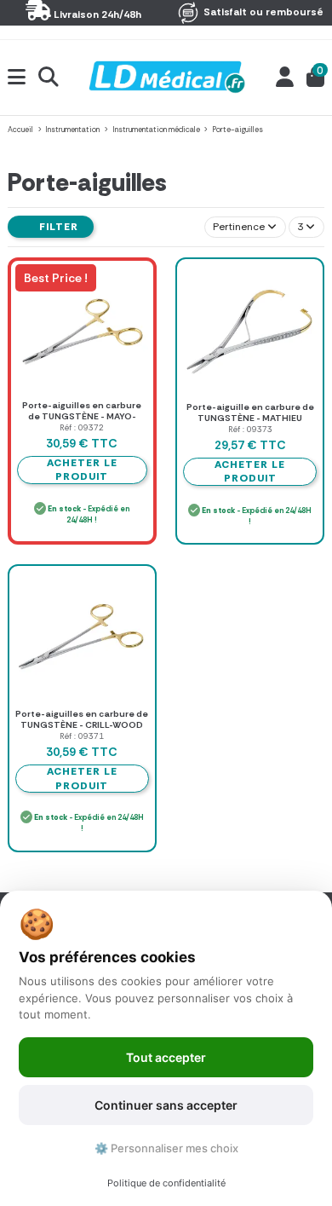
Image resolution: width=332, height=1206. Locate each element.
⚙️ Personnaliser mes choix (166, 1148)
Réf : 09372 (82, 427)
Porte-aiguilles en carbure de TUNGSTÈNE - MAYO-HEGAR (81, 416)
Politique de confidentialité (166, 1183)
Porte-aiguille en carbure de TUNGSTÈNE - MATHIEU (250, 412)
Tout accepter (166, 1057)
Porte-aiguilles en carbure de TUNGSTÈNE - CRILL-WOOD (81, 719)
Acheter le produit (250, 472)
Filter (57, 227)
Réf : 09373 (250, 429)
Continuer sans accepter (166, 1105)
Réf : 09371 (82, 735)
